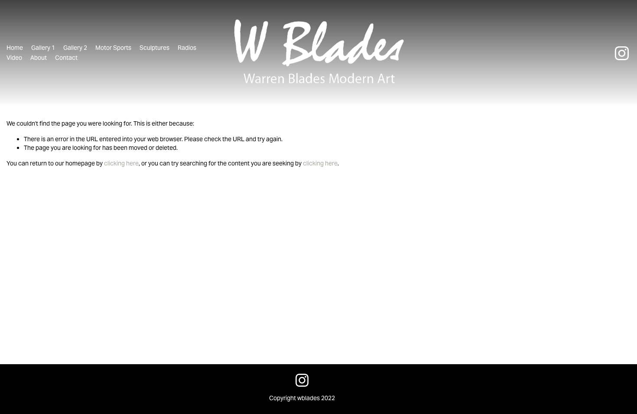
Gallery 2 (75, 48)
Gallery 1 (43, 48)
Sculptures (154, 48)
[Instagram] (621, 53)
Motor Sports (113, 48)
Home (14, 48)
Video (14, 57)
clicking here (121, 163)
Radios (187, 48)
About (38, 57)
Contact (66, 57)
